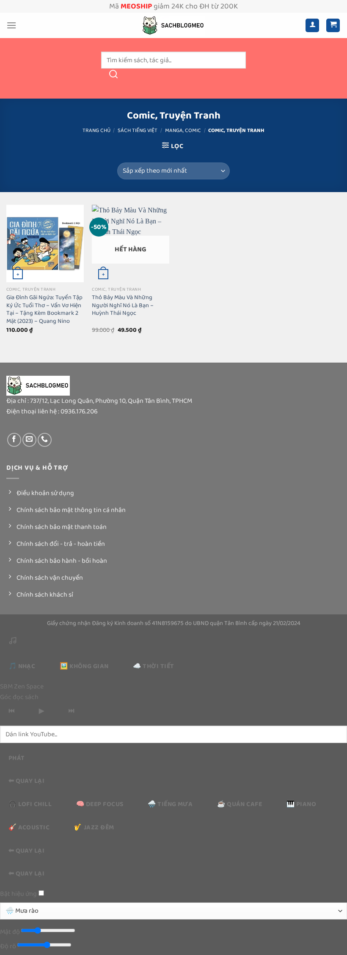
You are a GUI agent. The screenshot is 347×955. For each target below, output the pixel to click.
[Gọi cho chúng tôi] (45, 440)
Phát (16, 758)
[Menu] (11, 25)
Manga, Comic (183, 130)
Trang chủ (96, 130)
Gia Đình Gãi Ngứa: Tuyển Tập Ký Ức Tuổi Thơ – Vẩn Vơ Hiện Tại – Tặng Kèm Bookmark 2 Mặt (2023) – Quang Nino (44, 309)
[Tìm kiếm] (113, 77)
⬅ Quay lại (26, 781)
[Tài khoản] (312, 26)
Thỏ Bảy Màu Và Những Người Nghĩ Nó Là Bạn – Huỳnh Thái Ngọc (123, 305)
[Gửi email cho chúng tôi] (29, 440)
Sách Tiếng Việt (137, 130)
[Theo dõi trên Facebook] (14, 440)
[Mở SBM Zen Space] (12, 643)
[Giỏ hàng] (333, 26)
